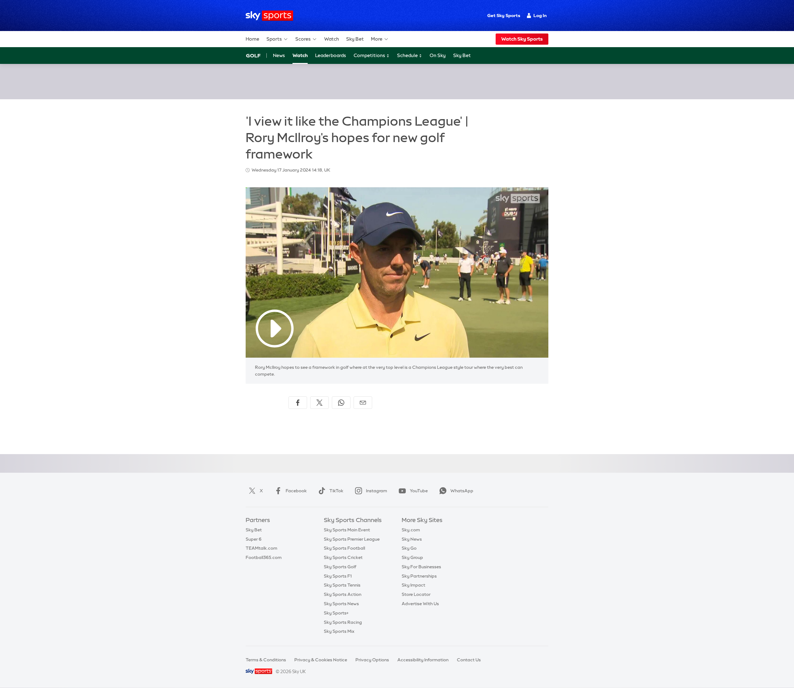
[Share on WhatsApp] (341, 402)
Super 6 (253, 539)
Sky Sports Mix (339, 631)
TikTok (336, 491)
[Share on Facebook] (297, 402)
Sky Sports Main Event (347, 530)
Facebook (296, 491)
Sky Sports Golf (340, 567)
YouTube (419, 491)
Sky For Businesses (421, 567)
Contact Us (469, 660)
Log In (540, 15)
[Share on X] (319, 402)
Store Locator (416, 594)
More (376, 39)
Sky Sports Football (344, 548)
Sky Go (409, 548)
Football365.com (264, 557)
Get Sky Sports (503, 15)
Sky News (412, 539)
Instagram (376, 491)
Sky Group (412, 557)
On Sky (438, 55)
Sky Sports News (341, 603)
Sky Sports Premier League (352, 539)
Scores (303, 39)
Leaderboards (330, 55)
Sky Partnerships (419, 576)
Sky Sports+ (336, 613)
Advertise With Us (420, 603)
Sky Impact (413, 585)
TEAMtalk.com (261, 548)
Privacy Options (372, 660)
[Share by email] (363, 402)
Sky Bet (355, 39)
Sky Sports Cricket (343, 557)
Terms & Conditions (266, 660)
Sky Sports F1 (338, 576)
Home (252, 39)
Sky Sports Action (342, 594)
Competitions (370, 55)
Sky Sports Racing (343, 622)
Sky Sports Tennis (342, 585)
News (279, 55)
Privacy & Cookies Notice (320, 660)
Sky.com (411, 530)
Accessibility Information (422, 660)
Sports (274, 39)
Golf (253, 55)
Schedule (408, 55)
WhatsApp (461, 491)
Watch (331, 39)
